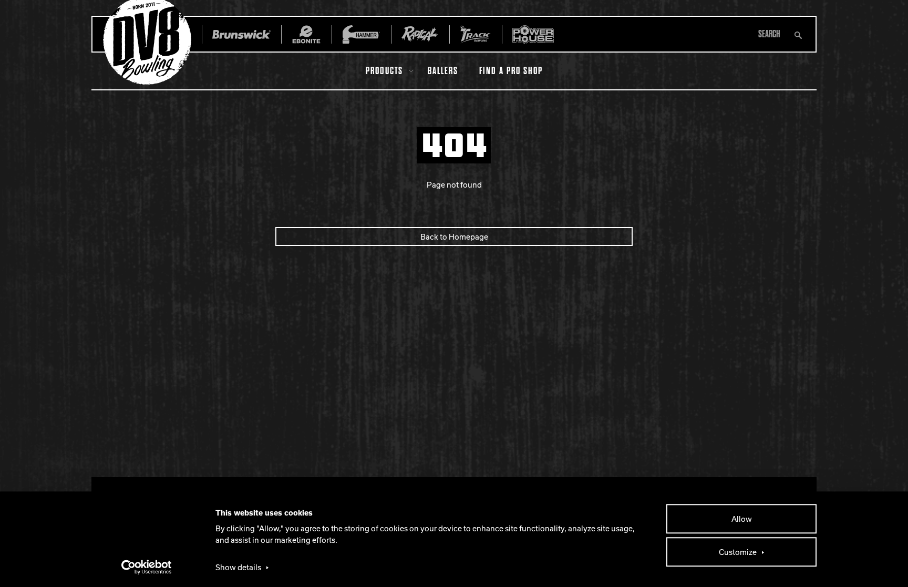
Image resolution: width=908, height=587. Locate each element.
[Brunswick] (241, 34)
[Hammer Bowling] (361, 34)
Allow (741, 518)
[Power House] (533, 34)
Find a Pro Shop (511, 71)
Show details (238, 567)
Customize (738, 552)
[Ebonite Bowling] (306, 34)
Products (384, 71)
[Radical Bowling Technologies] (420, 34)
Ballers (443, 71)
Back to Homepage (454, 236)
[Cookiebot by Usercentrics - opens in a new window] (147, 567)
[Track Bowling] (475, 34)
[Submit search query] (798, 34)
